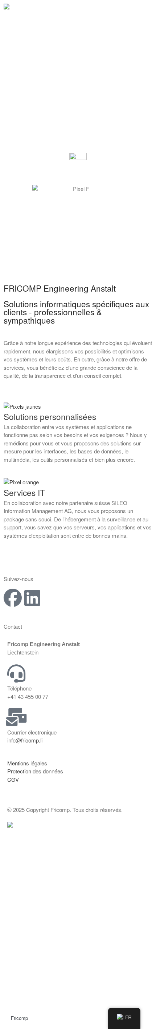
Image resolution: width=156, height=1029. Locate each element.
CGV (13, 779)
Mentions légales (27, 763)
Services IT (24, 492)
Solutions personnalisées (50, 416)
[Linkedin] (32, 598)
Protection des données (35, 771)
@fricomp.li (29, 740)
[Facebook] (13, 598)
